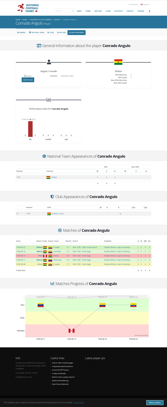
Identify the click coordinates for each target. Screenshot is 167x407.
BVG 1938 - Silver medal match (85, 247)
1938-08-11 (20, 260)
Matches (62, 32)
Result (68, 241)
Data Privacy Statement (60, 384)
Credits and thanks (59, 373)
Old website (133, 4)
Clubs (51, 32)
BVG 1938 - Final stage (82, 251)
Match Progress (77, 32)
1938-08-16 (20, 251)
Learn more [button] (79, 402)
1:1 (68, 264)
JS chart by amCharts (28, 119)
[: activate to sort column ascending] (21, 207)
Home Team (41, 241)
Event (75, 241)
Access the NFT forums (60, 370)
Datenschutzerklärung (60, 381)
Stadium (107, 241)
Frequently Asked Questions (62, 366)
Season (19, 171)
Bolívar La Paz (58, 213)
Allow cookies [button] (155, 403)
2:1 (68, 247)
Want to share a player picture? (63, 377)
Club (49, 207)
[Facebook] (149, 11)
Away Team (53, 241)
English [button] (146, 4)
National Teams (37, 32)
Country (49, 171)
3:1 (68, 260)
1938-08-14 (20, 256)
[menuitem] (87, 296)
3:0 (68, 256)
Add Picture (28, 80)
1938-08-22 (20, 247)
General (22, 32)
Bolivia (54, 177)
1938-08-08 (20, 264)
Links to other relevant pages (62, 363)
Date (18, 241)
